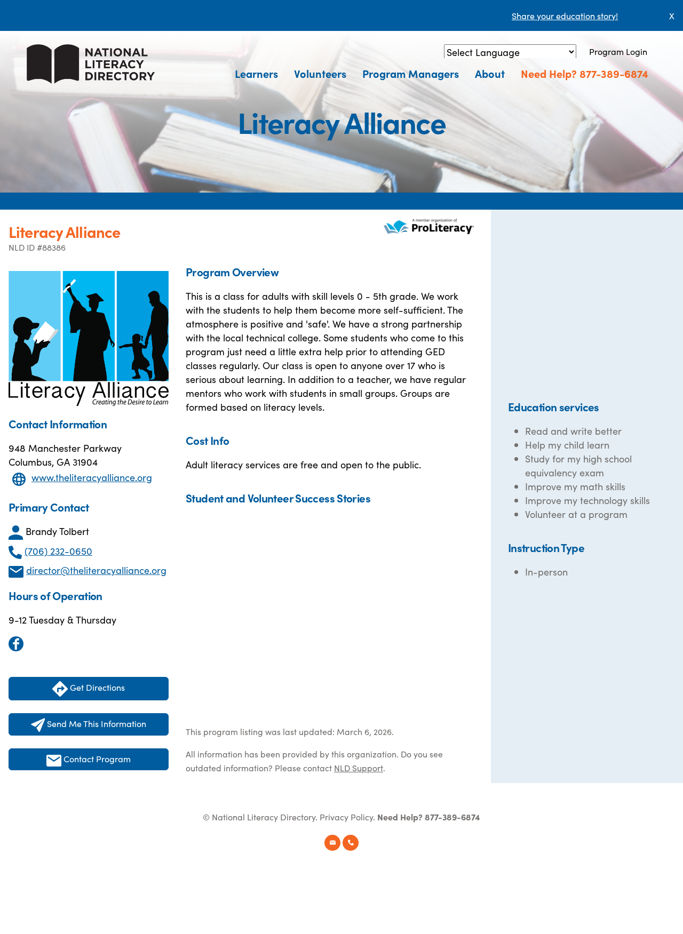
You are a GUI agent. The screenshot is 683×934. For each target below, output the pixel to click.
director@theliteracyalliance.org (96, 570)
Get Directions (96, 687)
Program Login (618, 51)
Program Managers (410, 73)
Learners (256, 73)
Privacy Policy (346, 817)
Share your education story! (565, 15)
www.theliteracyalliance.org (91, 477)
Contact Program (96, 758)
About (490, 73)
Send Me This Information (95, 723)
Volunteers (320, 73)
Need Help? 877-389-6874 (584, 73)
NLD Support (358, 767)
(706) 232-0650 (58, 550)
